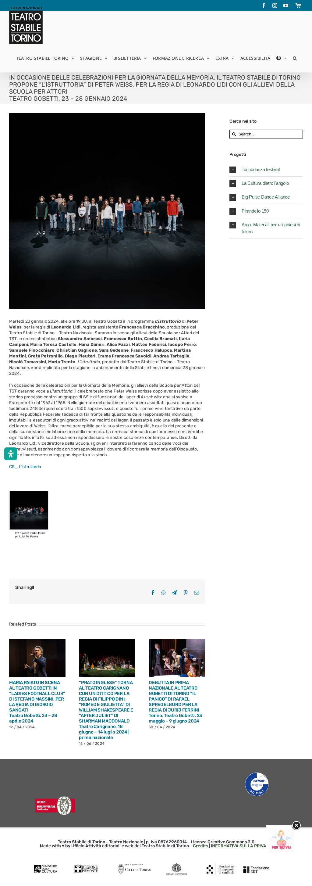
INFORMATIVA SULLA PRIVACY (241, 845)
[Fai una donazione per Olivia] (281, 831)
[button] (295, 58)
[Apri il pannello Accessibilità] (10, 453)
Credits (200, 845)
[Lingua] (281, 58)
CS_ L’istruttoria (25, 466)
